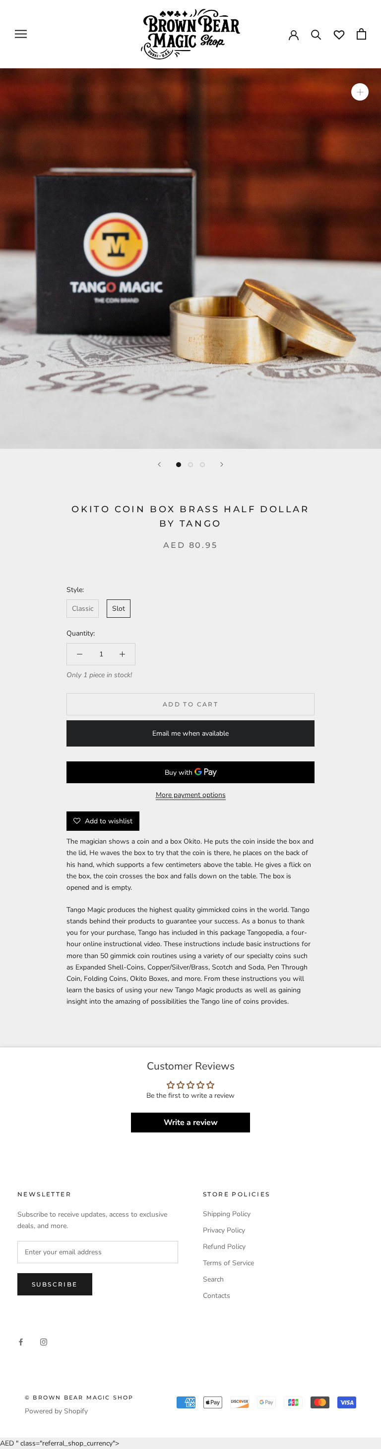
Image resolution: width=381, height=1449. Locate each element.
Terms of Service (228, 1263)
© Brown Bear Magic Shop (79, 1397)
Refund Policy (224, 1246)
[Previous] (159, 464)
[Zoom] (360, 92)
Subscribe (55, 1284)
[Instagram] (43, 1341)
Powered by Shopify (56, 1411)
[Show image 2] (190, 464)
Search (213, 1279)
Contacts (216, 1295)
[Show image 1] (178, 464)
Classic (82, 608)
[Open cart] (361, 34)
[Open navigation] (21, 34)
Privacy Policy (224, 1230)
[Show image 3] (202, 464)
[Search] (316, 34)
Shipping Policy (227, 1214)
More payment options (191, 795)
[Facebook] (20, 1341)
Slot (118, 608)
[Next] (221, 464)
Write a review (191, 1122)
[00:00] (190, 258)
